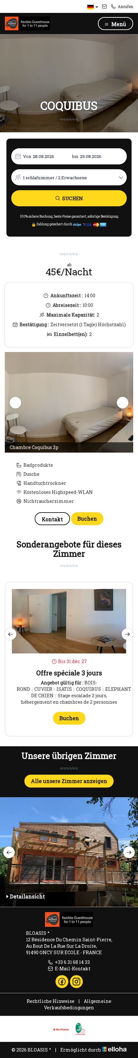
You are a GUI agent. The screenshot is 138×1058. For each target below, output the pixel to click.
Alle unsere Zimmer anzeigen (69, 781)
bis (75, 156)
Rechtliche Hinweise (50, 1001)
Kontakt (52, 519)
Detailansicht (27, 896)
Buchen (87, 518)
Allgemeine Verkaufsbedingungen (77, 1004)
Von (27, 156)
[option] (69, 402)
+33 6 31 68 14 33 (72, 962)
